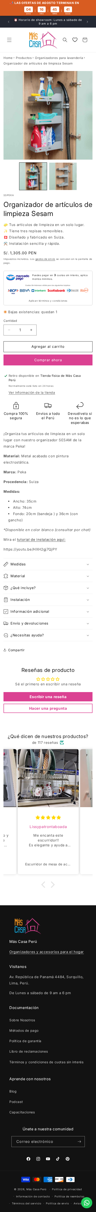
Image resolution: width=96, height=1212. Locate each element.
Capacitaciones (22, 1112)
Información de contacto (33, 1196)
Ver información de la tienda (32, 392)
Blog (13, 1091)
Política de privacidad (67, 1189)
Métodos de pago (24, 1030)
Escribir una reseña (48, 696)
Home (8, 58)
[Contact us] (86, 1202)
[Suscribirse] (79, 1141)
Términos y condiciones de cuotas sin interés (46, 1062)
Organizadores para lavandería (59, 58)
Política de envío (57, 1203)
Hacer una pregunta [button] (48, 708)
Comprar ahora (48, 360)
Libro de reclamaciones (28, 1051)
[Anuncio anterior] (8, 22)
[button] (9, 40)
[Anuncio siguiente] (87, 22)
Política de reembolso (70, 1196)
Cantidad (10, 320)
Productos (24, 58)
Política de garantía (25, 1041)
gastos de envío (45, 259)
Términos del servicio (26, 1203)
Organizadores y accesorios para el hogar (46, 952)
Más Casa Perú (36, 1189)
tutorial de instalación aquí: (41, 539)
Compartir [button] (16, 650)
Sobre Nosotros (22, 1020)
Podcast (16, 1102)
